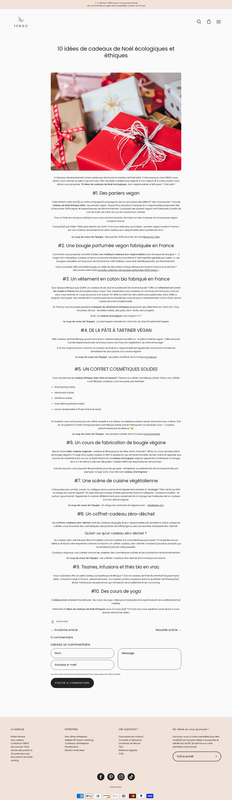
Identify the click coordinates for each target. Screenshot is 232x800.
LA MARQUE (17, 729)
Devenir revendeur (74, 750)
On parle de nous (20, 753)
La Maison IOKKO (20, 743)
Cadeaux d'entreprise (77, 743)
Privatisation (71, 746)
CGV (121, 753)
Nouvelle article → (168, 630)
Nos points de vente (21, 756)
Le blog (15, 760)
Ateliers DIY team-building (79, 740)
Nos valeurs (17, 740)
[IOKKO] (21, 22)
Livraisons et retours (129, 743)
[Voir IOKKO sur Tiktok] (131, 776)
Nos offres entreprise (76, 736)
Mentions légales (128, 750)
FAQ (121, 746)
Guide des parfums (21, 750)
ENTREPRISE (71, 729)
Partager (62, 621)
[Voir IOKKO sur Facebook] (100, 776)
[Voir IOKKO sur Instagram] (121, 776)
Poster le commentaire (72, 682)
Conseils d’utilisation (130, 740)
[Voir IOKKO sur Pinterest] (111, 776)
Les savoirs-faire (20, 746)
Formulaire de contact (131, 736)
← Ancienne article (64, 630)
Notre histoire (18, 736)
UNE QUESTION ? (128, 729)
